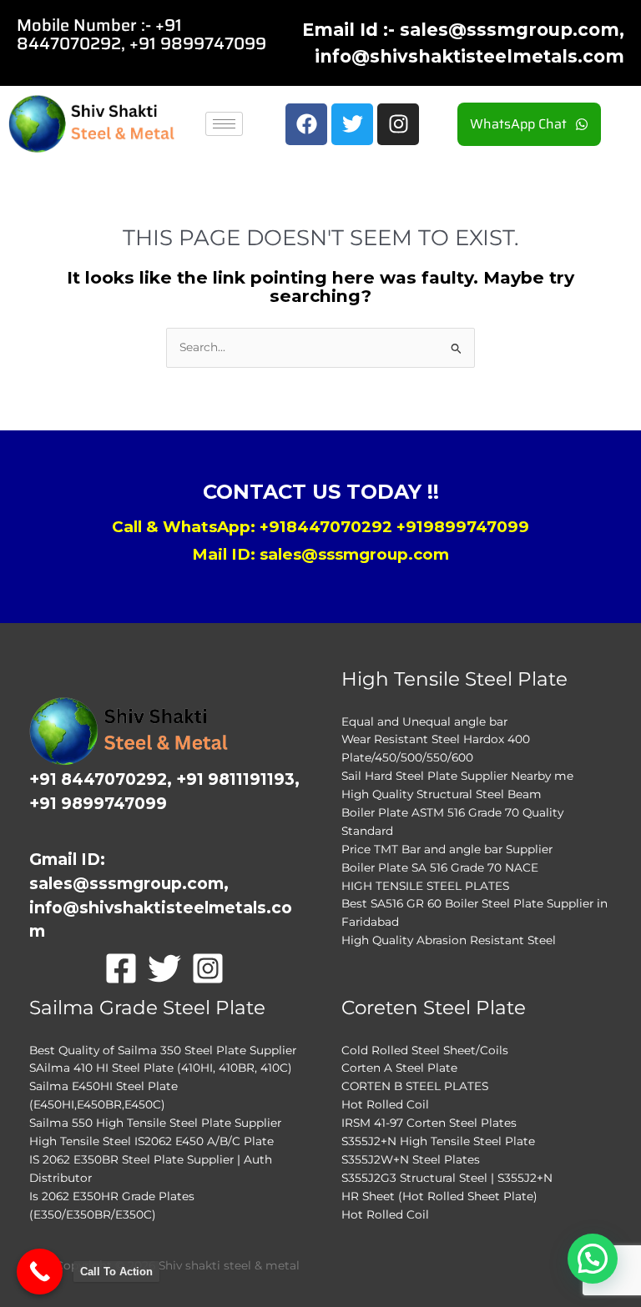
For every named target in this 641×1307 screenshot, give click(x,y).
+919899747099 (462, 526)
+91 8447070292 (99, 34)
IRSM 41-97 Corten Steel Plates (429, 1122)
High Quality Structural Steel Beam (441, 794)
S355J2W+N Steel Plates (410, 1159)
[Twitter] (164, 968)
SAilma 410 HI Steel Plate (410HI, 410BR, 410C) (160, 1067)
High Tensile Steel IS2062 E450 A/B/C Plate (151, 1141)
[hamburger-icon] (224, 124)
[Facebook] (121, 968)
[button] (593, 1259)
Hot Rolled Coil (385, 1104)
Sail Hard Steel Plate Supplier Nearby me (457, 775)
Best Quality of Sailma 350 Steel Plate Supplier (162, 1050)
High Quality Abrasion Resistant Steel (448, 940)
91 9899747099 (202, 43)
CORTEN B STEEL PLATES (414, 1086)
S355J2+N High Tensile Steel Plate (438, 1141)
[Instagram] (208, 968)
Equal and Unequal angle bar (424, 721)
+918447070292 (326, 526)
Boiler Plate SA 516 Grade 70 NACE (439, 867)
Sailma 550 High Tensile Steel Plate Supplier (155, 1122)
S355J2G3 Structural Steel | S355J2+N (447, 1177)
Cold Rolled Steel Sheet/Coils (424, 1050)
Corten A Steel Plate (399, 1067)
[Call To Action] (40, 1271)
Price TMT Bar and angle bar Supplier (447, 849)
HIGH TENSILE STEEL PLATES (425, 885)
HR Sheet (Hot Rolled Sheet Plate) (439, 1196)
